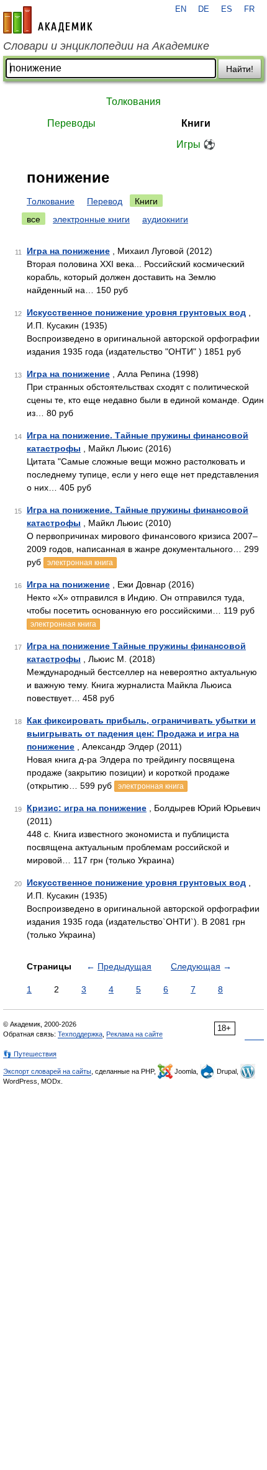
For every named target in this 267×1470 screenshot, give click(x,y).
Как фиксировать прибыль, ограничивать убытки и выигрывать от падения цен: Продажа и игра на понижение (141, 733)
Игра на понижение (68, 251)
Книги (195, 123)
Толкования (133, 101)
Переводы (71, 123)
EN (180, 9)
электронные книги (91, 219)
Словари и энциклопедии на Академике (106, 46)
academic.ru (48, 20)
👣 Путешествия (30, 1054)
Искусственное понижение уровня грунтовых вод (136, 312)
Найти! (239, 69)
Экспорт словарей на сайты (47, 1071)
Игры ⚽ (195, 144)
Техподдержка (80, 1034)
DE (203, 9)
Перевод (104, 201)
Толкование (51, 201)
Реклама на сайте (134, 1034)
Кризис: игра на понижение (87, 808)
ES (226, 9)
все (33, 219)
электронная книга (80, 562)
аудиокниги (165, 219)
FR (249, 9)
